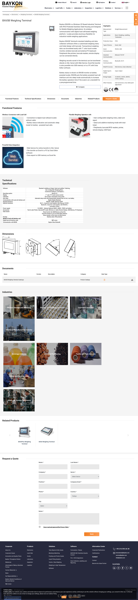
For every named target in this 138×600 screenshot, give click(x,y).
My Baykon (101, 2)
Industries (78, 99)
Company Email (76, 482)
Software (51, 568)
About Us (7, 550)
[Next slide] (128, 435)
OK (64, 597)
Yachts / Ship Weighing (55, 562)
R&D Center (8, 584)
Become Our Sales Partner (99, 563)
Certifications (96, 553)
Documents (65, 99)
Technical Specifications (33, 99)
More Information (73, 597)
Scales (29, 556)
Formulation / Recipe (76, 550)
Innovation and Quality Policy (13, 556)
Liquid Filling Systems (55, 559)
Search (74, 2)
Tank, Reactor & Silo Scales (56, 550)
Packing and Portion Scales (56, 556)
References (8, 562)
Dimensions (51, 99)
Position (42, 482)
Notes (41, 511)
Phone (41, 491)
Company (42, 472)
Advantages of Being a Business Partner (14, 566)
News (6, 573)
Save (92, 534)
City (40, 501)
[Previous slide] (10, 435)
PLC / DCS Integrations (77, 558)
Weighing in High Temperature (57, 565)
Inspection (30, 562)
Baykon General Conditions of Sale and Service (13, 580)
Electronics (30, 550)
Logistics (29, 565)
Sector (73, 472)
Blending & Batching (54, 553)
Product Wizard (61, 2)
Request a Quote (111, 99)
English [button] (126, 2)
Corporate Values (10, 553)
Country (73, 491)
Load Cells (30, 553)
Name (41, 462)
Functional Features (12, 99)
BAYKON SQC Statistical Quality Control (79, 554)
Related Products (94, 99)
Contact (113, 2)
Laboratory (30, 559)
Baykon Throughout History (12, 559)
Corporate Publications (98, 550)
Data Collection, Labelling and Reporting (79, 562)
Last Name (74, 462)
